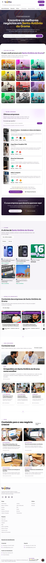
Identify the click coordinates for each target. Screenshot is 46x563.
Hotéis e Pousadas (5, 513)
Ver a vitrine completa (8, 237)
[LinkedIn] (6, 497)
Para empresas (4, 520)
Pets (17, 507)
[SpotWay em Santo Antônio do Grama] (8, 2)
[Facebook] (12, 497)
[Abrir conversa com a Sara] (43, 560)
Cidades (3, 522)
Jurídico (18, 503)
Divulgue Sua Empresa (31, 191)
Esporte (2, 509)
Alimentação (23, 8)
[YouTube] (9, 497)
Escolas (38, 8)
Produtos (4, 241)
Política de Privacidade (5, 532)
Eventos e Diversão (5, 511)
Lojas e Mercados (19, 505)
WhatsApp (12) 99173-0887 (8, 545)
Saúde (17, 509)
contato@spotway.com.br (8, 547)
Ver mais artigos (7, 307)
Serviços (10, 241)
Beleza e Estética (31, 8)
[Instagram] (2, 497)
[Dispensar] (39, 558)
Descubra (12, 8)
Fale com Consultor (31, 210)
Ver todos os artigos (39, 424)
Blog (2, 524)
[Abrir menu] (2, 2)
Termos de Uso (4, 530)
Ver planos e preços (15, 210)
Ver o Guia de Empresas (15, 191)
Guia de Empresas (5, 8)
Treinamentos (19, 513)
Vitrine (17, 8)
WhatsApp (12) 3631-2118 (31, 545)
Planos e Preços (4, 528)
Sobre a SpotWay (4, 526)
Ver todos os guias (38, 347)
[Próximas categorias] (43, 8)
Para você (3, 518)
